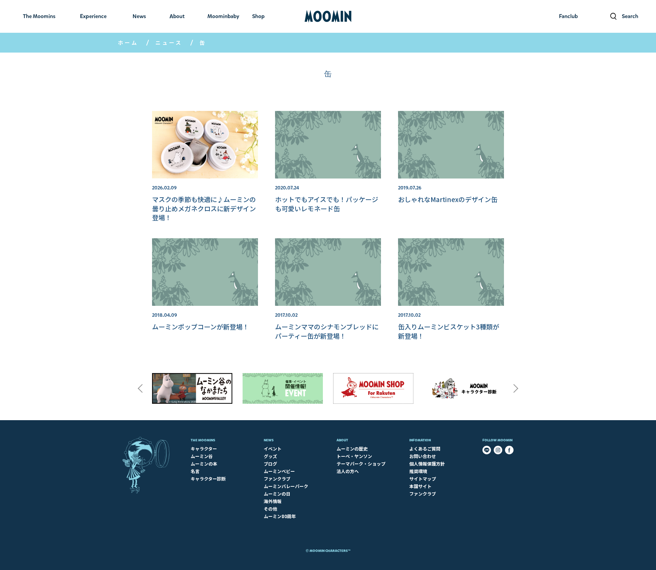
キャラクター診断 (208, 479)
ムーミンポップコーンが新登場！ (200, 326)
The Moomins (203, 440)
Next (515, 388)
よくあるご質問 (424, 449)
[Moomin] (328, 16)
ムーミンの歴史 (352, 449)
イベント (273, 449)
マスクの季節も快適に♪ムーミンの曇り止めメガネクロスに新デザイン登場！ (204, 208)
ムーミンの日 (277, 494)
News (269, 440)
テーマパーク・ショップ (361, 464)
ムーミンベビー (279, 471)
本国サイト (420, 486)
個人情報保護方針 (427, 464)
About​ (342, 440)
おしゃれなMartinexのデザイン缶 (447, 199)
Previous (140, 388)
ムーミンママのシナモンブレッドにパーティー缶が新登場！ (327, 331)
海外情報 (273, 501)
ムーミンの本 (204, 464)
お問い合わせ (422, 456)
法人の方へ (348, 471)
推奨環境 (418, 471)
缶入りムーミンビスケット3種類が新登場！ (448, 331)
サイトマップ (422, 479)
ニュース (168, 42)
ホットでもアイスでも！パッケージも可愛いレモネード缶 (326, 204)
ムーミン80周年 (280, 516)
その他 (270, 509)
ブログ (270, 464)
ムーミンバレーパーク (286, 486)
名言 (195, 471)
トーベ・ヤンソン (354, 456)
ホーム (128, 42)
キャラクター (204, 449)
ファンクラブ (277, 479)
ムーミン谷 (202, 456)
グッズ (270, 456)
